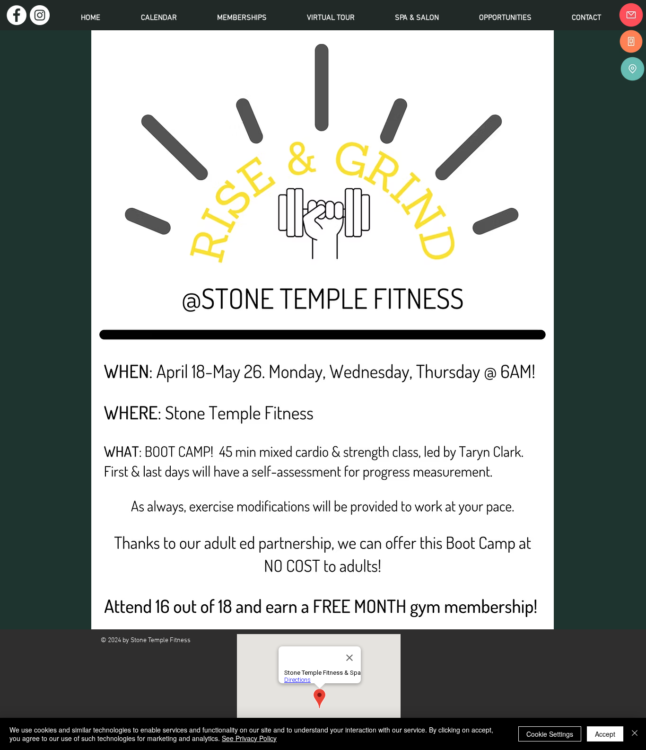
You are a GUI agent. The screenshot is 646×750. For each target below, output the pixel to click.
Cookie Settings (549, 734)
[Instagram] (40, 15)
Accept (605, 734)
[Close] (634, 733)
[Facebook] (16, 15)
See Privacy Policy (249, 738)
